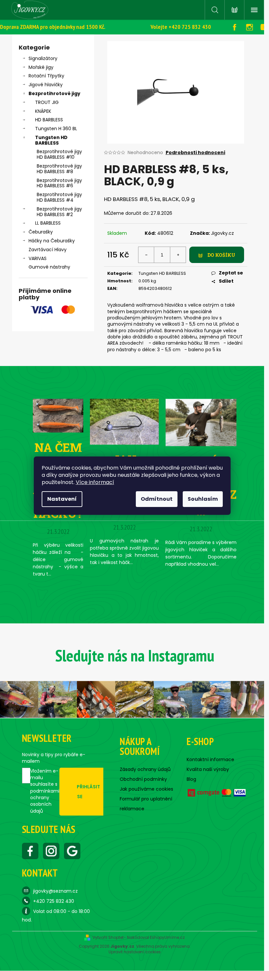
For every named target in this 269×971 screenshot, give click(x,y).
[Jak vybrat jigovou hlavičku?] (124, 421)
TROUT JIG (47, 102)
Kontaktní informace (210, 759)
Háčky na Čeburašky (52, 240)
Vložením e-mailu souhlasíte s (44, 791)
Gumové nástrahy (49, 267)
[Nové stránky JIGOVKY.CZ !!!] (201, 422)
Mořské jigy (41, 67)
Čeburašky (41, 232)
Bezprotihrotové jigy (54, 93)
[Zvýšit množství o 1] (178, 255)
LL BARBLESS (48, 223)
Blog (191, 779)
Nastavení (62, 499)
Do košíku (221, 255)
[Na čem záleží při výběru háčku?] (58, 415)
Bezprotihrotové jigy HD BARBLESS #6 (59, 183)
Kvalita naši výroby (208, 769)
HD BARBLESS (49, 119)
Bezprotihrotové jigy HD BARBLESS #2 (59, 212)
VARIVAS (38, 258)
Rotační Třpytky (46, 75)
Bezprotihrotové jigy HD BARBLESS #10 (59, 154)
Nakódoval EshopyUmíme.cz (156, 937)
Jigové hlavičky (46, 84)
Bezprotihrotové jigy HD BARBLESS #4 (59, 197)
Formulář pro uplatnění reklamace (146, 804)
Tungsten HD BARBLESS (51, 140)
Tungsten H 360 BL (56, 128)
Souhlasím (203, 499)
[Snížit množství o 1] (146, 255)
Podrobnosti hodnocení (195, 153)
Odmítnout (157, 499)
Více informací (95, 482)
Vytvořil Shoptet (108, 937)
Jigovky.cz (222, 233)
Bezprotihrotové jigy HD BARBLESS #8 (59, 169)
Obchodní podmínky (143, 779)
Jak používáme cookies (146, 789)
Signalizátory (43, 58)
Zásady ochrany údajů (145, 769)
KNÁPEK (43, 111)
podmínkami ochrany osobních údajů (44, 801)
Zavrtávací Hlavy (48, 249)
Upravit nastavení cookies (135, 952)
